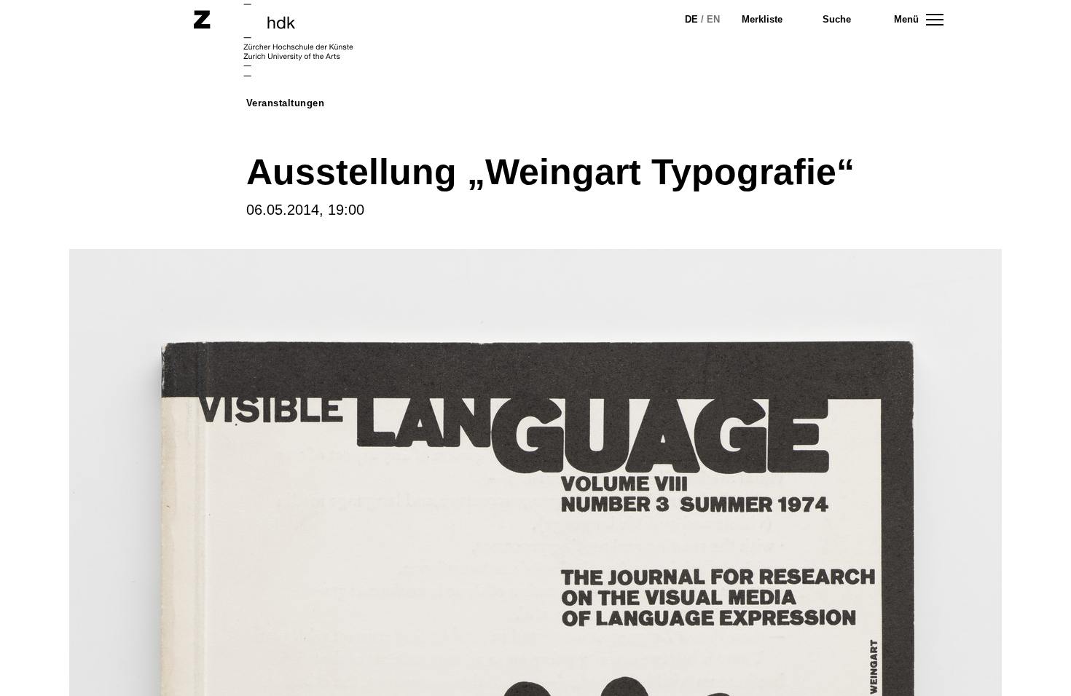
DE (691, 19)
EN (713, 19)
